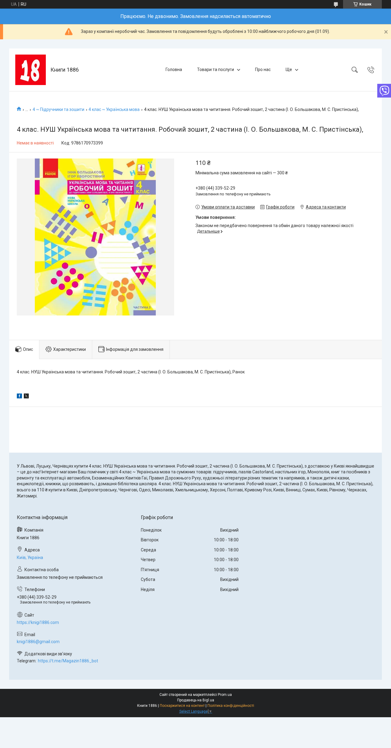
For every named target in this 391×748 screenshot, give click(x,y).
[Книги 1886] (30, 70)
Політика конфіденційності (230, 705)
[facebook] (19, 396)
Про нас (263, 69)
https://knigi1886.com (38, 622)
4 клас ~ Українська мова (114, 109)
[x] (26, 396)
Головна (174, 69)
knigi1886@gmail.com (38, 641)
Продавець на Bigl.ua (195, 700)
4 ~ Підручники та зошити (58, 109)
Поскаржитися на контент (182, 705)
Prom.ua (225, 695)
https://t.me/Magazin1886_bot (68, 660)
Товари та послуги (215, 69)
